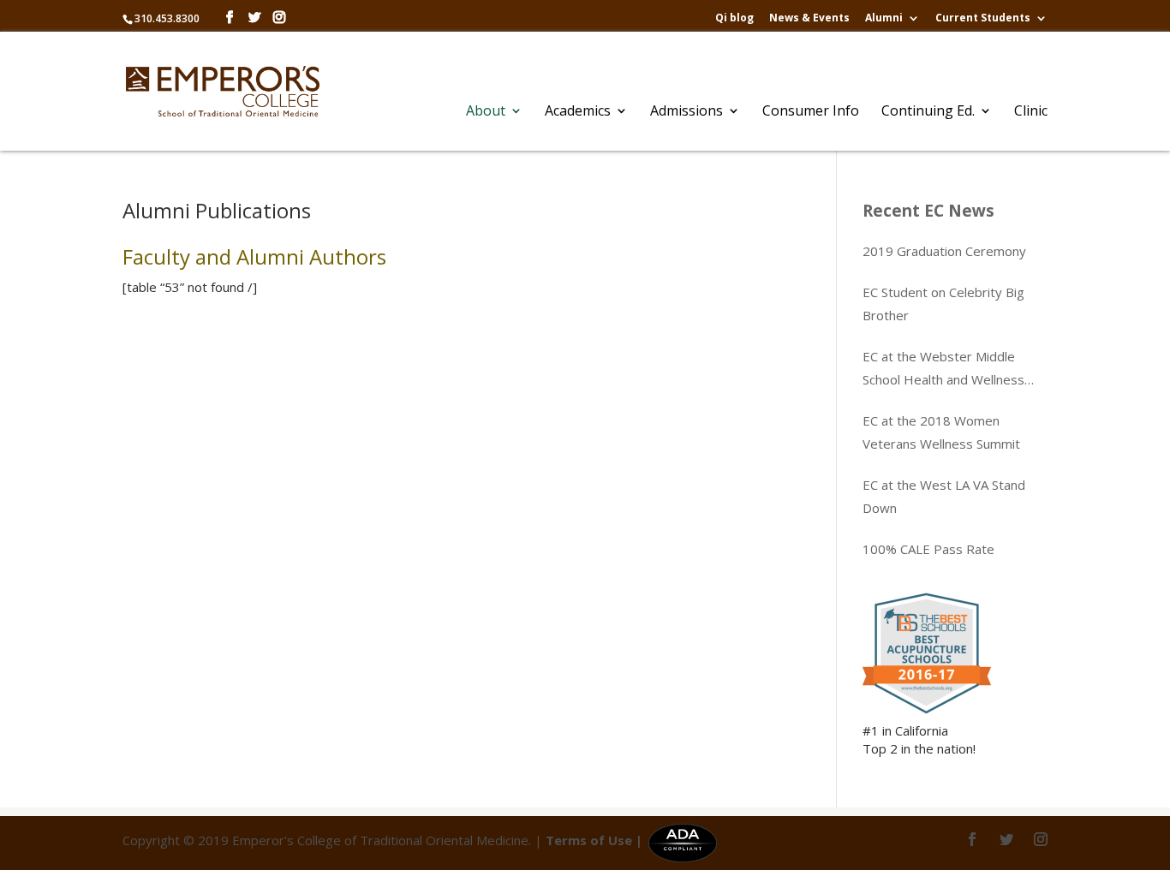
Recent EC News (928, 211)
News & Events (809, 19)
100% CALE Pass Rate (928, 548)
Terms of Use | (594, 840)
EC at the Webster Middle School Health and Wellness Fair (943, 369)
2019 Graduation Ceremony (944, 250)
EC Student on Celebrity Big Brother (943, 303)
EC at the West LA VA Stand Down (944, 496)
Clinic (1031, 112)
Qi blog (734, 19)
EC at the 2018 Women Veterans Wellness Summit (941, 432)
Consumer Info (810, 112)
